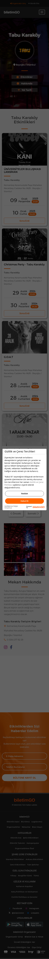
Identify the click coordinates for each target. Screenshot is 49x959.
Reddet (24, 493)
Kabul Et (24, 501)
